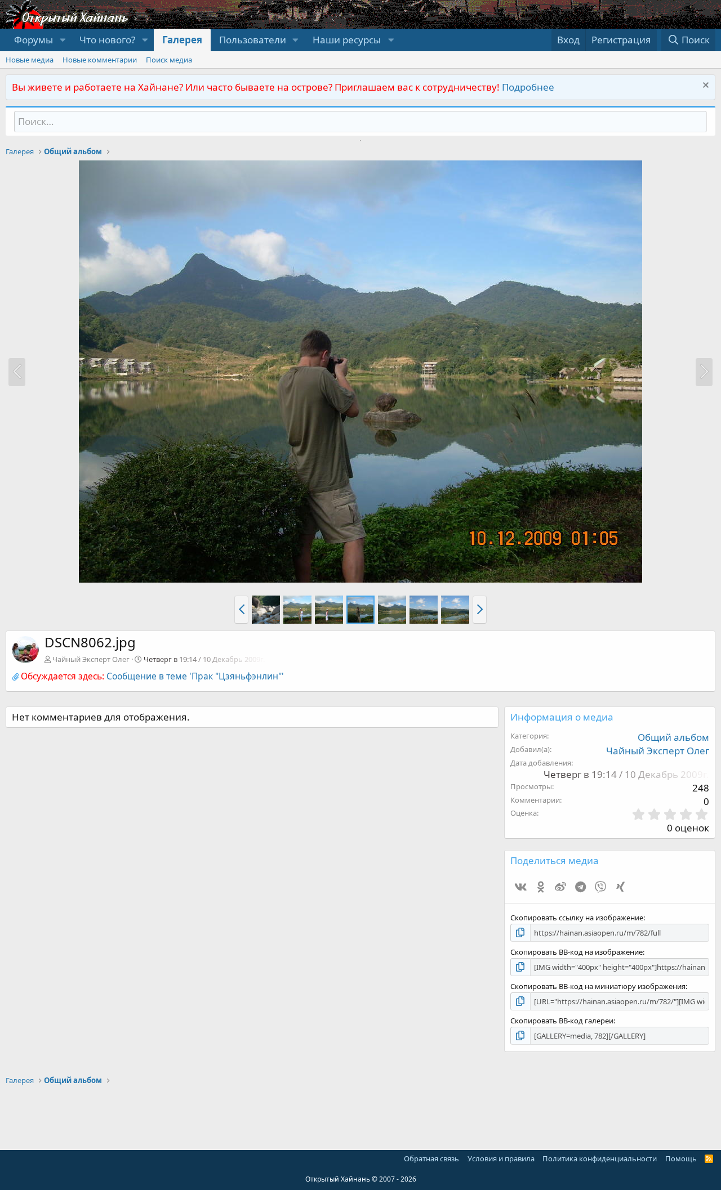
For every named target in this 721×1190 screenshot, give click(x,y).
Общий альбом (673, 737)
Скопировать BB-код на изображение (576, 952)
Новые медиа (30, 60)
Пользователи (252, 39)
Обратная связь (431, 1158)
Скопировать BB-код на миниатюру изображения (598, 986)
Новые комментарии (100, 60)
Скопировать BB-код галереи (561, 1020)
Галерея (182, 39)
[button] (62, 40)
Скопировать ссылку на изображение (576, 917)
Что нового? (107, 39)
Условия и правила (501, 1158)
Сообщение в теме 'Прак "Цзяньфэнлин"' (195, 676)
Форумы (33, 39)
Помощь (681, 1158)
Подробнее (528, 86)
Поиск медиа (169, 60)
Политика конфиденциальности (599, 1158)
